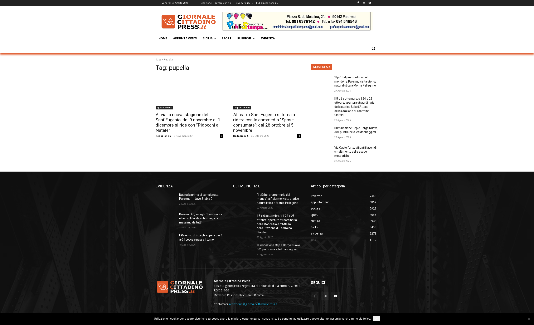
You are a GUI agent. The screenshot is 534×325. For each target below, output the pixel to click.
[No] (529, 319)
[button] (373, 48)
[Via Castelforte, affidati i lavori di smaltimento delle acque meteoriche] (321, 153)
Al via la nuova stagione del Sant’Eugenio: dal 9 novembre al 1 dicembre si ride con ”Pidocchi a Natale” (188, 122)
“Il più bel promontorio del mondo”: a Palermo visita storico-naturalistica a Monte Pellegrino (356, 81)
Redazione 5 (163, 135)
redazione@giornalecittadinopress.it (253, 304)
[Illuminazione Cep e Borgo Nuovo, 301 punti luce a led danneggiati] (321, 133)
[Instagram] (363, 3)
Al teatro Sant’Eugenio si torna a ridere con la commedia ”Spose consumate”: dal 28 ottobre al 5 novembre (264, 122)
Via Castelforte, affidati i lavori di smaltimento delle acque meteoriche (355, 151)
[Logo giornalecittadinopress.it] (189, 22)
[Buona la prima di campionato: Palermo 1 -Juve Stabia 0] (166, 200)
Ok (376, 318)
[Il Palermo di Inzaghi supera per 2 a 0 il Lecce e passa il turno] (166, 240)
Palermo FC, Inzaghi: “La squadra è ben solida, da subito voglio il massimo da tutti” (200, 218)
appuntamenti (164, 107)
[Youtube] (369, 3)
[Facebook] (358, 3)
